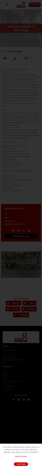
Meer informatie (21, 456)
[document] (21, 233)
